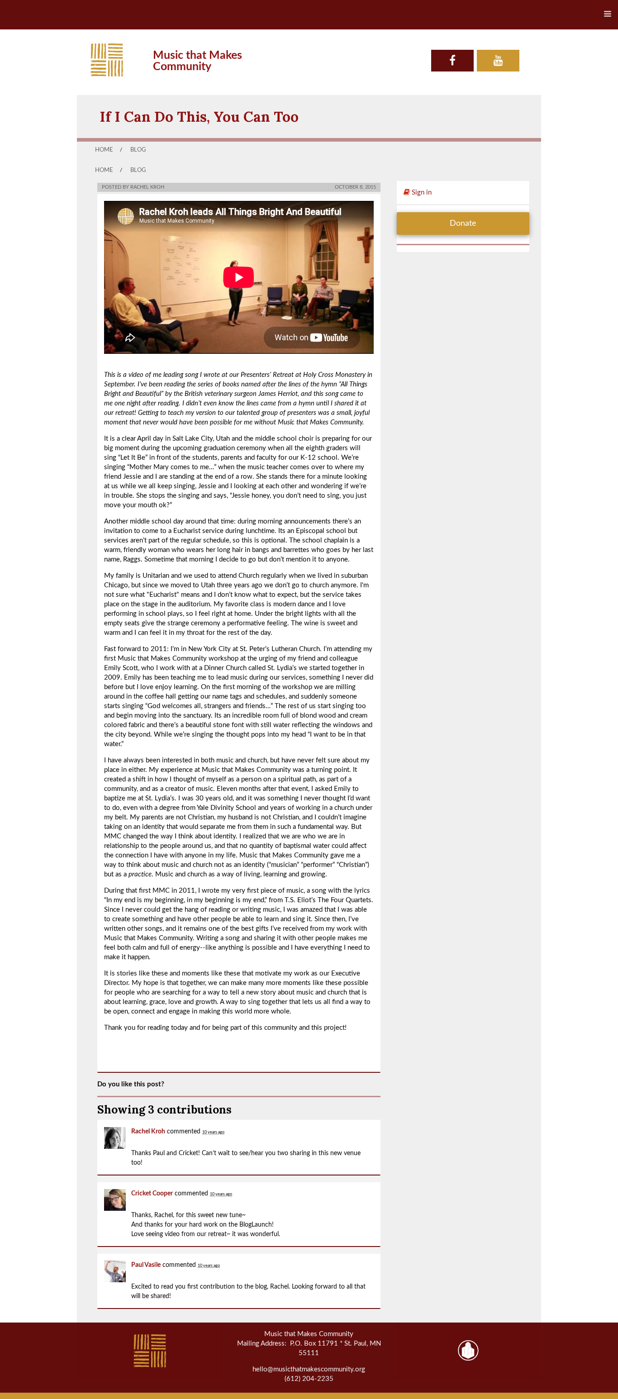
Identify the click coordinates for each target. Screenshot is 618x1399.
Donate (463, 223)
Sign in (421, 192)
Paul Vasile (146, 1265)
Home (104, 149)
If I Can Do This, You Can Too (199, 116)
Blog (138, 149)
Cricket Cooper (152, 1193)
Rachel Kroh (148, 1131)
